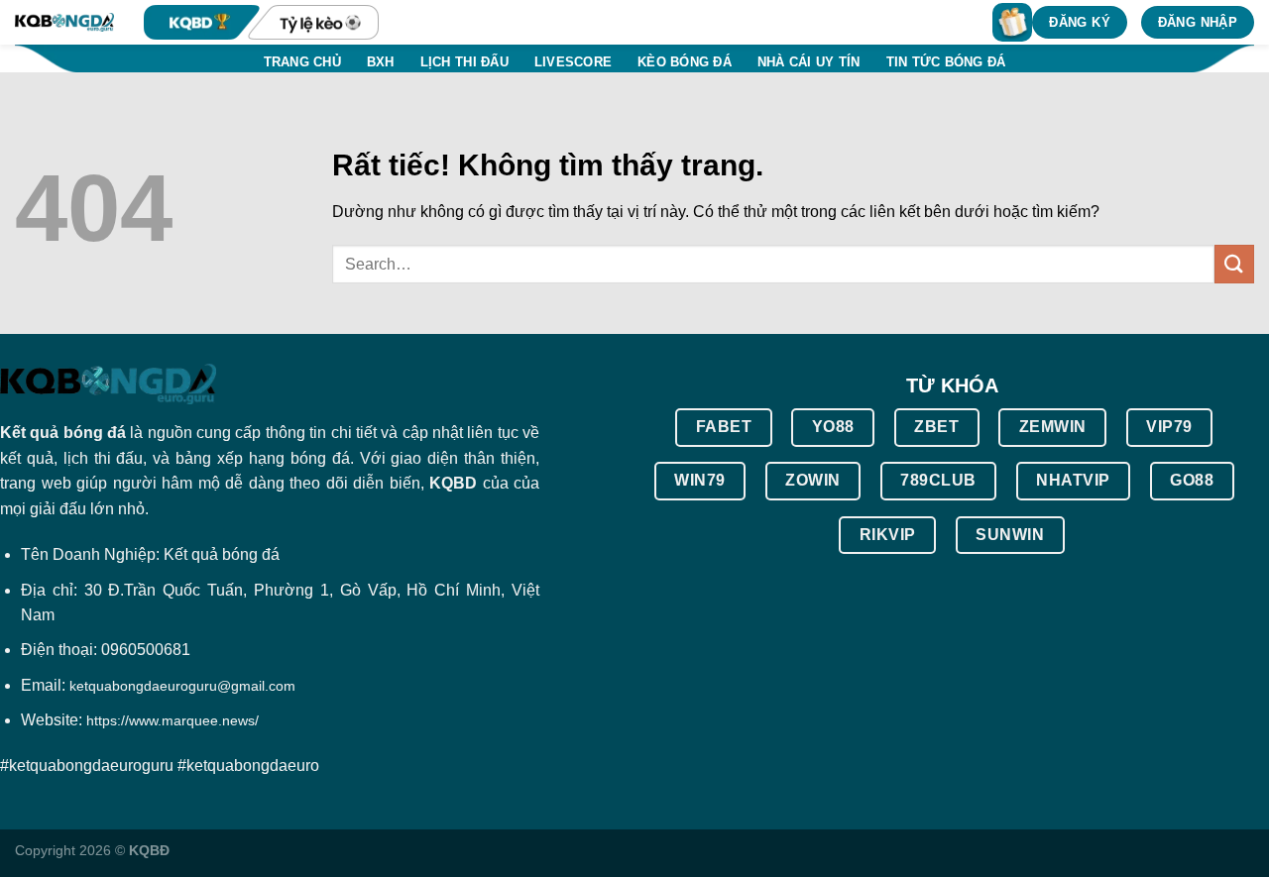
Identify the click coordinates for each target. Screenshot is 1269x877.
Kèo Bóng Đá (684, 62)
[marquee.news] (64, 22)
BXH (381, 62)
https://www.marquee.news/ (172, 720)
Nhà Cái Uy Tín (809, 62)
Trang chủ (302, 62)
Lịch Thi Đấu (464, 62)
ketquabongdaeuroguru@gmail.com (182, 686)
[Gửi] (1234, 264)
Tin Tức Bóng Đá (946, 62)
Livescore (573, 62)
